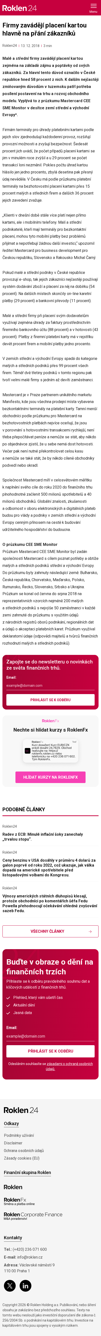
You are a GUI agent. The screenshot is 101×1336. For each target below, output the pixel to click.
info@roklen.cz (30, 1257)
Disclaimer (13, 1143)
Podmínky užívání (19, 1135)
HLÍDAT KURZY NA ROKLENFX (50, 777)
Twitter (10, 1286)
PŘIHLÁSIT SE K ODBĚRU (50, 700)
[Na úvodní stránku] (19, 8)
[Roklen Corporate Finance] (33, 1216)
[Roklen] (13, 1187)
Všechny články (47, 931)
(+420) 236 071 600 (30, 1249)
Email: (11, 677)
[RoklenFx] (19, 1202)
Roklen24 (9, 46)
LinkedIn (25, 1286)
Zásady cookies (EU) (21, 1158)
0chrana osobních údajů (24, 1150)
